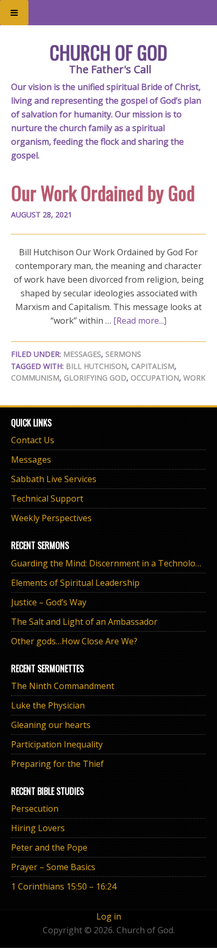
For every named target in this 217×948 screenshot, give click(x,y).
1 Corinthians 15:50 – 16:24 (63, 886)
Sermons (123, 354)
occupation (155, 378)
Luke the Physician (48, 705)
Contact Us (32, 440)
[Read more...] (139, 320)
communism (35, 378)
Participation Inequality (57, 744)
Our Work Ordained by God (103, 192)
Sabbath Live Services (53, 479)
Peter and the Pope (49, 847)
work (194, 378)
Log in (108, 916)
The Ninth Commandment (62, 686)
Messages (82, 354)
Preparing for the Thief (57, 764)
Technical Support (47, 498)
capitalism (152, 366)
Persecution (34, 808)
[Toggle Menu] (14, 12)
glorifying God (95, 378)
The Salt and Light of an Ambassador (84, 621)
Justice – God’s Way (48, 602)
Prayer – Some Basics (53, 867)
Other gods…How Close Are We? (74, 641)
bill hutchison (96, 366)
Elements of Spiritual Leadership (75, 582)
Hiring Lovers (38, 828)
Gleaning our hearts (51, 725)
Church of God (108, 52)
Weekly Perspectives (51, 518)
